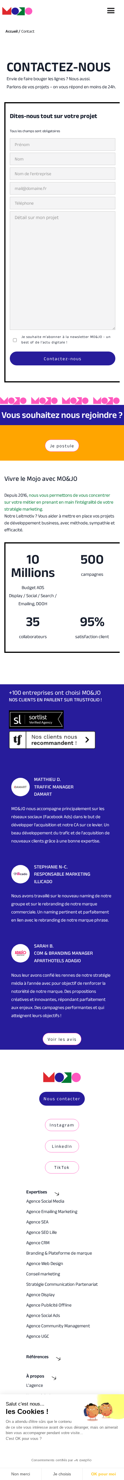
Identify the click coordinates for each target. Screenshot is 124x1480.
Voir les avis (62, 1039)
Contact (28, 31)
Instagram (62, 1124)
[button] (111, 11)
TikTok (62, 1167)
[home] (19, 11)
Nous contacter (62, 1098)
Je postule (62, 445)
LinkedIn (62, 1146)
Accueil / (12, 31)
